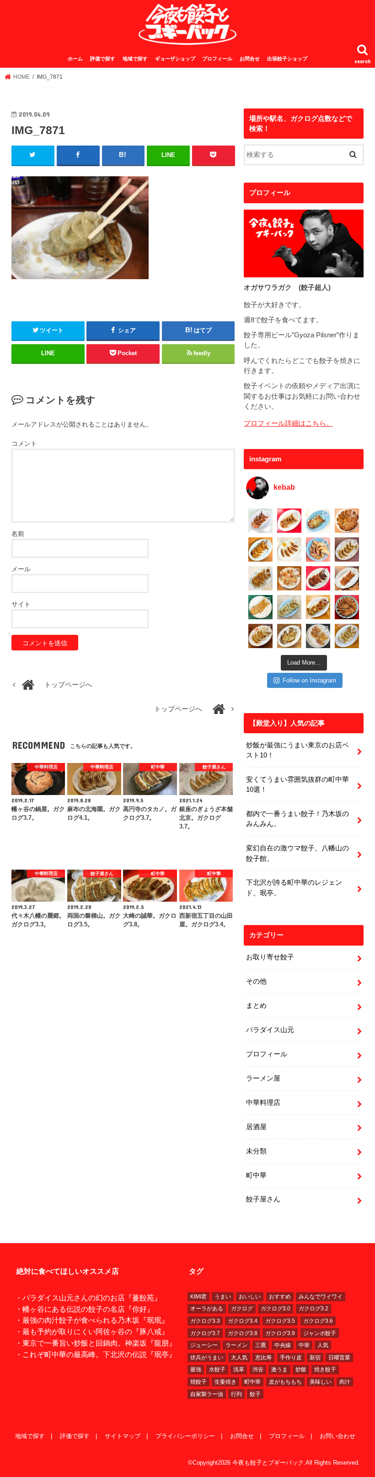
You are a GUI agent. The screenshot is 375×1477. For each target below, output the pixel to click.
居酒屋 (256, 1127)
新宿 (315, 1357)
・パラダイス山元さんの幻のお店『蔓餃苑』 (88, 1297)
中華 (304, 1345)
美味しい (321, 1382)
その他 (256, 981)
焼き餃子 (325, 1369)
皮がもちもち (285, 1382)
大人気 (239, 1357)
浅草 (238, 1369)
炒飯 (300, 1369)
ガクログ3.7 (205, 1333)
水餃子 (217, 1369)
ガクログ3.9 (280, 1333)
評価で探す (102, 58)
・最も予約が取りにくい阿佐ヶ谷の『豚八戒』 (92, 1331)
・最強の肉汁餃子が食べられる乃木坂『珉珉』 (92, 1320)
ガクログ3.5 (280, 1321)
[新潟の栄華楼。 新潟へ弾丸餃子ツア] (318, 636)
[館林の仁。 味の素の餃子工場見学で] (289, 636)
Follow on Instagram (309, 680)
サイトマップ (122, 1436)
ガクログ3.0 (275, 1308)
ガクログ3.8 (242, 1333)
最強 (195, 1369)
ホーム (75, 58)
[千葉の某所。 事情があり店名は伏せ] (318, 578)
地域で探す (135, 58)
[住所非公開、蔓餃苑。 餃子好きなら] (289, 578)
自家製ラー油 (206, 1394)
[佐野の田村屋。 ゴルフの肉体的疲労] (289, 607)
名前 (17, 533)
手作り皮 (291, 1357)
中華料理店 (263, 1102)
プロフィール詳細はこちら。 (288, 423)
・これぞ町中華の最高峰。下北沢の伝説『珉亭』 (95, 1354)
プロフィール (217, 58)
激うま (279, 1369)
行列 (236, 1394)
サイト (21, 604)
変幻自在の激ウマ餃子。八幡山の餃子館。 (297, 853)
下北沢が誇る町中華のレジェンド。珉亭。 (294, 887)
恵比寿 (263, 1357)
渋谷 (257, 1369)
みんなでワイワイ (321, 1296)
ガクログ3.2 (313, 1308)
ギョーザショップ (175, 58)
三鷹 (260, 1345)
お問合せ (250, 58)
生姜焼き (225, 1382)
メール (21, 569)
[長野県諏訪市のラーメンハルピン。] (347, 636)
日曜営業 (339, 1357)
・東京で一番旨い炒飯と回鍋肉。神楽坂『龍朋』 (95, 1343)
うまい (222, 1296)
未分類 (256, 1151)
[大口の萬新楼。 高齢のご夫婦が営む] (318, 549)
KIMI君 (198, 1296)
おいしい (250, 1296)
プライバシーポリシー (185, 1436)
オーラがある (206, 1308)
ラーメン (236, 1345)
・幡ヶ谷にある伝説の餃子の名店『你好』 (84, 1309)
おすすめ (280, 1296)
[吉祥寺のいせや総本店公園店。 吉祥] (347, 578)
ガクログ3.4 (242, 1321)
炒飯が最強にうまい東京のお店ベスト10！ (297, 750)
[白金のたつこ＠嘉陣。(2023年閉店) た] (347, 521)
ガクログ (242, 1308)
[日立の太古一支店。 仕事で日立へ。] (318, 521)
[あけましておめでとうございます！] (347, 607)
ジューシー (204, 1345)
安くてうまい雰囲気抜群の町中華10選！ (297, 784)
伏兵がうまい (206, 1357)
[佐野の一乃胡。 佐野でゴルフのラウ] (318, 607)
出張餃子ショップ (287, 58)
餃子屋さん (263, 1199)
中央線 (282, 1345)
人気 (322, 1345)
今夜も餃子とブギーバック (268, 1462)
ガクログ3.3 (205, 1321)
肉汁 (344, 1382)
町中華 (256, 1175)
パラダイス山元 (270, 1029)
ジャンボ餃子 (319, 1333)
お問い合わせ (337, 1436)
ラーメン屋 (263, 1078)
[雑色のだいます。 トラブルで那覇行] (289, 521)
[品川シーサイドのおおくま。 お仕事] (289, 549)
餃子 (255, 1394)
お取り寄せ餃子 (270, 957)
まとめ (256, 1005)
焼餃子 (198, 1382)
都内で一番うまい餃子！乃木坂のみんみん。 (297, 819)
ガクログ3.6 (318, 1321)
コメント (24, 443)
